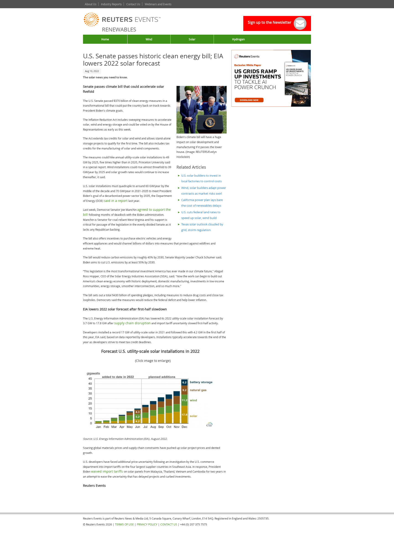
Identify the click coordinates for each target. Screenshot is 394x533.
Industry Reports (111, 4)
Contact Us (133, 4)
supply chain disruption (132, 323)
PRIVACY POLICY (147, 524)
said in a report (116, 200)
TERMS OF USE (124, 524)
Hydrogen (238, 39)
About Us (90, 4)
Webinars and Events (158, 4)
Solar (192, 39)
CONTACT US (168, 524)
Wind (149, 39)
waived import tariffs (107, 471)
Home (105, 39)
